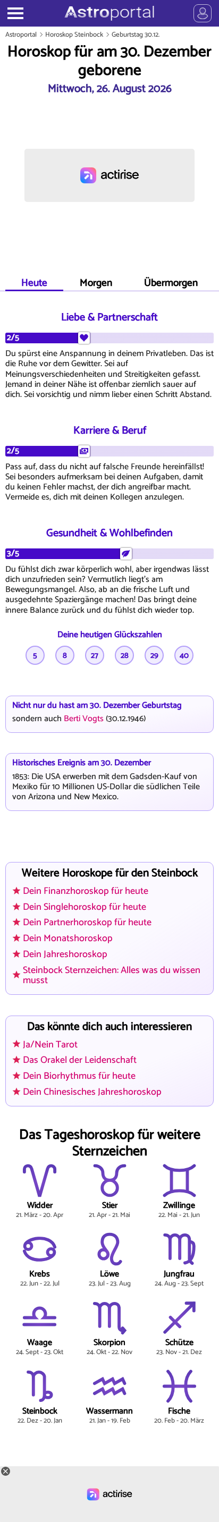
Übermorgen (171, 283)
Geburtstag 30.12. (135, 34)
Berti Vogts (84, 719)
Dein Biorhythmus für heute (79, 1076)
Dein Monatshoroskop (68, 938)
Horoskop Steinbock (74, 34)
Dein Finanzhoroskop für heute (85, 891)
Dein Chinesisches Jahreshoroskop (92, 1092)
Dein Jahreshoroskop (65, 954)
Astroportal (21, 34)
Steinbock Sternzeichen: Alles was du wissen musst (111, 975)
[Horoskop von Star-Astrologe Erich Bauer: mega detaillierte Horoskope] (109, 13)
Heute (34, 283)
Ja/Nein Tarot (50, 1044)
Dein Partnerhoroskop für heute (87, 922)
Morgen (96, 283)
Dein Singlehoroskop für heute (84, 907)
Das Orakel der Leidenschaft (80, 1060)
